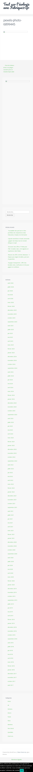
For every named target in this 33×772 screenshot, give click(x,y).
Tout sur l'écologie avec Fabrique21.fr (16, 5)
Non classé (11, 728)
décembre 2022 (12, 449)
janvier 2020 (11, 584)
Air (8, 705)
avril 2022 (10, 480)
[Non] (25, 771)
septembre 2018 (12, 639)
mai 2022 (10, 476)
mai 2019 (10, 612)
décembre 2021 (12, 496)
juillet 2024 (11, 376)
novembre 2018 (12, 631)
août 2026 (10, 283)
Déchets (10, 709)
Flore (9, 720)
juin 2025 (10, 333)
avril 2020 (10, 573)
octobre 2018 (11, 635)
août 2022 (10, 465)
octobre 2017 (11, 681)
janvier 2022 (11, 492)
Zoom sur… (11, 736)
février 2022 (11, 488)
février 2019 (11, 619)
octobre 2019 (11, 596)
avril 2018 (10, 658)
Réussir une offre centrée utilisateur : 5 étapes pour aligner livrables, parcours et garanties (19, 257)
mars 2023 (11, 437)
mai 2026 (10, 294)
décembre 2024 (12, 356)
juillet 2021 (11, 515)
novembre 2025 (12, 314)
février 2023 (11, 441)
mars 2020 (11, 577)
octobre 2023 (11, 410)
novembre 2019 (12, 592)
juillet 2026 (11, 287)
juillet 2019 (11, 604)
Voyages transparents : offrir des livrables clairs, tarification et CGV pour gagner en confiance (18, 265)
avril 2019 (10, 615)
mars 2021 (11, 530)
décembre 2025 (12, 310)
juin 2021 (10, 519)
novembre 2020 (12, 546)
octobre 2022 (11, 457)
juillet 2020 (11, 561)
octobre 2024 (11, 364)
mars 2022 (11, 484)
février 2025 (11, 349)
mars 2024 (11, 391)
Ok (22, 770)
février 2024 (11, 395)
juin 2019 (10, 608)
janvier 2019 (11, 623)
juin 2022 (10, 472)
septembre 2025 (12, 322)
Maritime (10, 724)
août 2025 (10, 325)
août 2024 (10, 372)
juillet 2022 (11, 468)
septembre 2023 (12, 414)
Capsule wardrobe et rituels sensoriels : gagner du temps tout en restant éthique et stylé (18, 241)
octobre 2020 (11, 550)
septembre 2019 (12, 600)
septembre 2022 (12, 461)
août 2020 (10, 557)
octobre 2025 (11, 318)
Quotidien (10, 732)
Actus (9, 701)
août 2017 (10, 685)
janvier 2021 (11, 538)
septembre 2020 (12, 554)
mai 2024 (10, 383)
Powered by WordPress (9, 752)
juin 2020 (10, 565)
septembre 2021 (12, 507)
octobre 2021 (11, 503)
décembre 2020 (12, 542)
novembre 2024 (12, 360)
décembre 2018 (12, 627)
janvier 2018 (11, 670)
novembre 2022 (12, 453)
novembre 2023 (12, 407)
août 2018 (10, 642)
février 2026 (11, 306)
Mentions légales (16, 759)
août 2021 (10, 511)
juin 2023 (10, 426)
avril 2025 (10, 341)
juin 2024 (10, 380)
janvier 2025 (11, 352)
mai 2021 (10, 523)
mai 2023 (10, 430)
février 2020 (11, 581)
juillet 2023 (11, 422)
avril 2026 (10, 298)
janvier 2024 (11, 399)
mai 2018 (10, 654)
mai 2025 (10, 337)
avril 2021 (10, 526)
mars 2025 (11, 345)
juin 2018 (10, 650)
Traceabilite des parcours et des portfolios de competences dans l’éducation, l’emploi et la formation (17, 233)
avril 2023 (10, 434)
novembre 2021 (12, 499)
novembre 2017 (12, 677)
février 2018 (11, 666)
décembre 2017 (12, 673)
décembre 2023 (12, 403)
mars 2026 (11, 302)
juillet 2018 (11, 646)
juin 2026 (10, 291)
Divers (9, 713)
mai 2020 (10, 569)
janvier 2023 (11, 445)
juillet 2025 (11, 329)
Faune (9, 717)
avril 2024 (10, 387)
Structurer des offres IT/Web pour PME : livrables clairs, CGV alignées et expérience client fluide (18, 249)
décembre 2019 (12, 588)
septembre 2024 (12, 368)
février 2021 (11, 534)
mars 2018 (11, 662)
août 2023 (10, 418)
